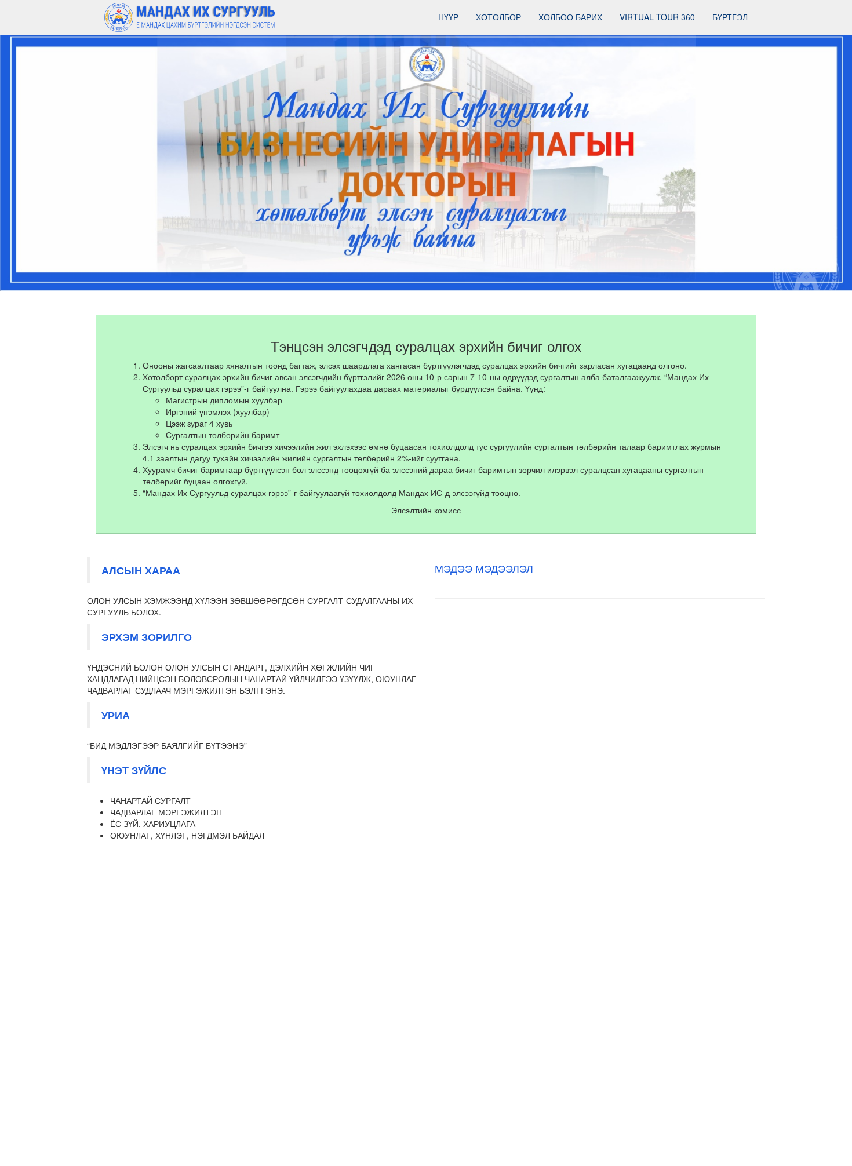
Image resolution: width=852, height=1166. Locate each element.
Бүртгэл (730, 17)
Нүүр (448, 17)
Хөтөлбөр (498, 17)
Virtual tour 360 (657, 17)
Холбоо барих (570, 17)
